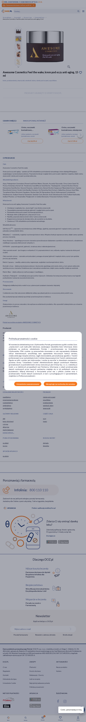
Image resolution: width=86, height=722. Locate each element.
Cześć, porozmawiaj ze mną (71, 710)
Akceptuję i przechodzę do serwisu (60, 384)
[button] (82, 707)
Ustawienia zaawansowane (27, 384)
